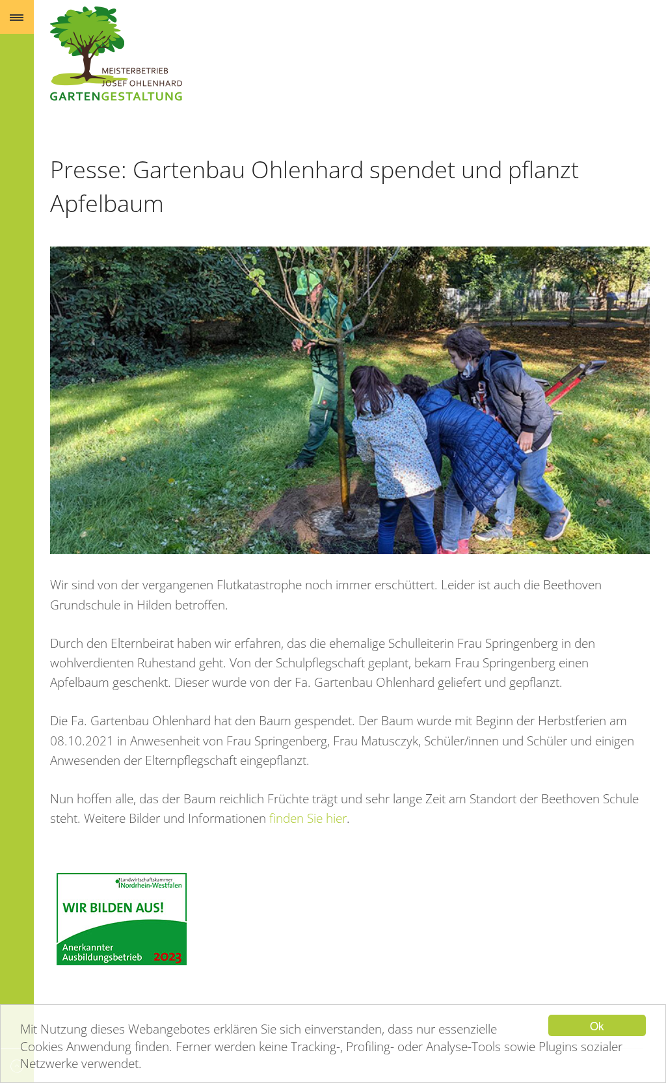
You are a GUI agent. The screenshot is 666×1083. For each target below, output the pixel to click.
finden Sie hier (308, 818)
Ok (597, 1025)
